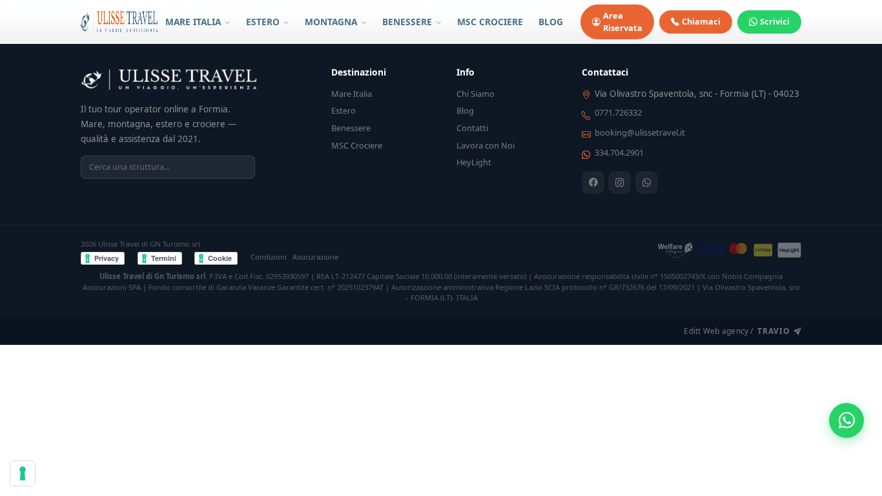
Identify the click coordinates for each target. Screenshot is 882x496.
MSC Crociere (356, 145)
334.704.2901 (619, 152)
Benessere (351, 128)
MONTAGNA (332, 22)
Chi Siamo (475, 93)
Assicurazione (315, 257)
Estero (343, 110)
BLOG (550, 22)
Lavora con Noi (485, 145)
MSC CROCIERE (490, 22)
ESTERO (264, 22)
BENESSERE (408, 22)
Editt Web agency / (736, 331)
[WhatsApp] (646, 182)
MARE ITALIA (194, 22)
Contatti (472, 128)
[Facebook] (593, 182)
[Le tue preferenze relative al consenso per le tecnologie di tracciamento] (22, 473)
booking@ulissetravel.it (640, 132)
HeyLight (473, 162)
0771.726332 (618, 112)
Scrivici (775, 21)
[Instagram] (619, 182)
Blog (465, 110)
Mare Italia (351, 93)
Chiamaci (701, 21)
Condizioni (269, 257)
